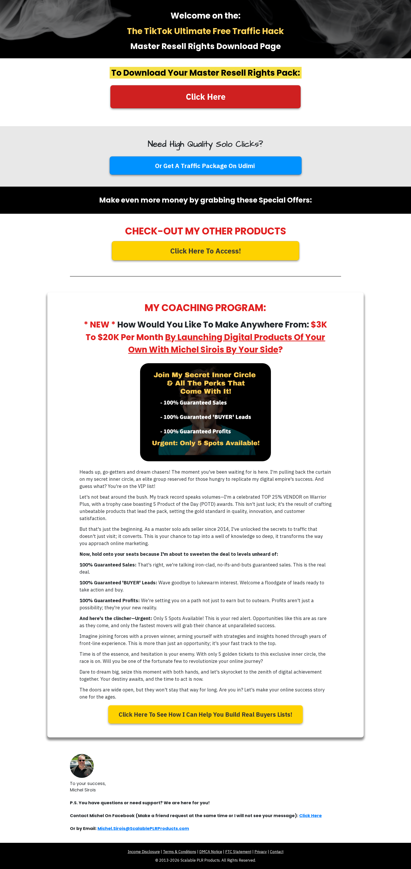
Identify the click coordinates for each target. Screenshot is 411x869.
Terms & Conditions (179, 851)
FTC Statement (238, 851)
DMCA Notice (210, 851)
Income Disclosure (144, 851)
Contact (277, 851)
